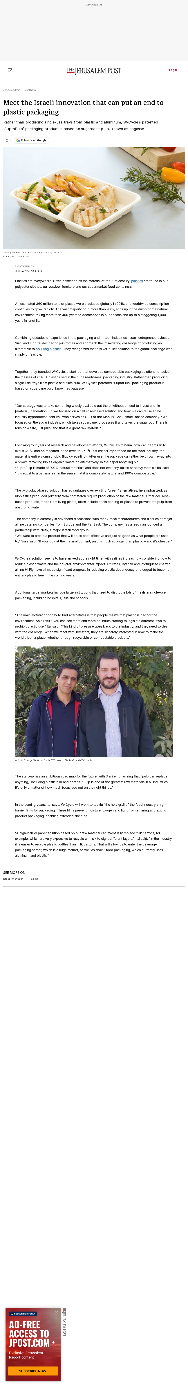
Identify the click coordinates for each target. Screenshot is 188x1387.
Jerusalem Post (11, 90)
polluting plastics (48, 349)
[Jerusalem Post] (94, 71)
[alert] (33, 1344)
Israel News (30, 90)
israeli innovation (13, 878)
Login (173, 70)
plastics (137, 281)
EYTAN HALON (26, 266)
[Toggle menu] (10, 69)
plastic (35, 878)
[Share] (7, 140)
